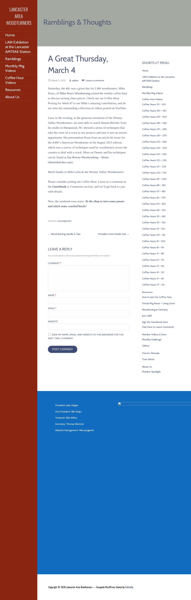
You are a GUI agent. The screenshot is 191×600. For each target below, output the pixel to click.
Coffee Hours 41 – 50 (153, 272)
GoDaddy (129, 587)
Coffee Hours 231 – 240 (154, 154)
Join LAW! (147, 315)
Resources (13, 90)
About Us (12, 97)
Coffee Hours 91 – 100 (153, 241)
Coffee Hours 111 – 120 (153, 228)
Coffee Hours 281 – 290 (154, 123)
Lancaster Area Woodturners (18, 16)
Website (53, 321)
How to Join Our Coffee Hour (157, 297)
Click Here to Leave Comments (158, 327)
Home (10, 35)
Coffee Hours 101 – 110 (153, 234)
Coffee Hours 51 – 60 (153, 266)
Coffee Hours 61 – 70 (153, 259)
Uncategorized (64, 221)
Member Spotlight (151, 371)
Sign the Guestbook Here (155, 322)
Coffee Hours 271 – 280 (154, 129)
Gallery (145, 345)
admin (75, 80)
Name (52, 295)
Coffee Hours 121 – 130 (153, 222)
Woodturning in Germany (155, 309)
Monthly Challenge (151, 339)
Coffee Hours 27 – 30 (153, 284)
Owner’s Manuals (151, 353)
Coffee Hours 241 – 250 (154, 147)
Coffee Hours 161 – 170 (153, 197)
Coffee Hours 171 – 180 (153, 191)
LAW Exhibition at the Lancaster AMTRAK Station (18, 47)
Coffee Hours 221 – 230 (154, 160)
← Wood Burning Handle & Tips (64, 234)
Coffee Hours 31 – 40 (153, 278)
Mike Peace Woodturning (75, 93)
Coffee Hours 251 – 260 (154, 141)
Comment (54, 263)
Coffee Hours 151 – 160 (154, 203)
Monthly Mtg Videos (14, 68)
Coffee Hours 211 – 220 (154, 166)
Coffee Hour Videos (14, 80)
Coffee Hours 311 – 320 (154, 104)
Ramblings (13, 59)
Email (52, 308)
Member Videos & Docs (154, 334)
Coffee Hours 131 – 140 (153, 216)
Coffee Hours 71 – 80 (153, 253)
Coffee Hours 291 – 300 (154, 116)
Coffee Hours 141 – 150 (154, 210)
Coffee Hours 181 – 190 (154, 185)
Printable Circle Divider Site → (113, 234)
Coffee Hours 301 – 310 (154, 110)
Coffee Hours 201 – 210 (154, 172)
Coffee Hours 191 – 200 (154, 179)
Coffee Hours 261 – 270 (154, 135)
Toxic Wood (148, 359)
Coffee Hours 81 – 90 (153, 247)
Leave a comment (95, 80)
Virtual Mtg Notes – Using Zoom (158, 303)
